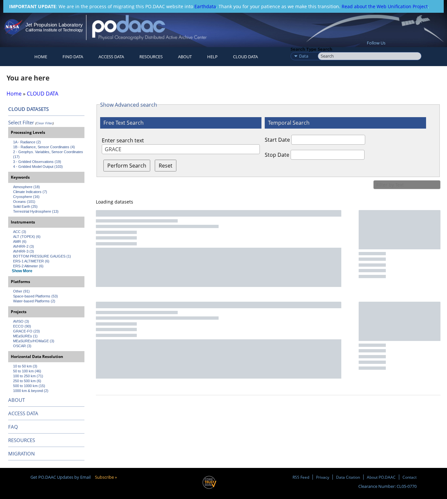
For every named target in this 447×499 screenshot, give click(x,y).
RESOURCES (151, 57)
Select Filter (21, 122)
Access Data (111, 57)
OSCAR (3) (22, 346)
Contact (409, 477)
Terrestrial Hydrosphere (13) (36, 211)
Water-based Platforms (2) (34, 301)
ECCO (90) (22, 326)
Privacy (322, 477)
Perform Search (126, 165)
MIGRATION (21, 453)
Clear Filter (44, 123)
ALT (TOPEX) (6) (27, 237)
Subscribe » (106, 477)
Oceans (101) (24, 202)
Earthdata (205, 6)
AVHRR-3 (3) (23, 251)
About (185, 57)
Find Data (73, 57)
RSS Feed (301, 477)
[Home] (155, 27)
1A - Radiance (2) (27, 142)
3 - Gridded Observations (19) (37, 162)
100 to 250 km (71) (28, 376)
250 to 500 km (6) (27, 381)
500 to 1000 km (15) (29, 386)
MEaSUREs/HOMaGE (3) (33, 341)
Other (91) (21, 291)
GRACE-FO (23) (26, 331)
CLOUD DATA (245, 57)
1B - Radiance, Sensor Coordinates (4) (44, 147)
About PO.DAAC (381, 477)
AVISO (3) (21, 321)
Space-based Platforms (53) (35, 296)
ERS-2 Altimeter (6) (28, 266)
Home (40, 57)
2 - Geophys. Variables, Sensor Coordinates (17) (48, 154)
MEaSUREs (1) (25, 336)
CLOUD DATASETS (28, 109)
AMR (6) (20, 241)
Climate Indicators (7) (30, 192)
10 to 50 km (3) (25, 366)
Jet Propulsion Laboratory (54, 24)
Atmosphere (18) (26, 187)
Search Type (303, 49)
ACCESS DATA (23, 413)
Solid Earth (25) (25, 206)
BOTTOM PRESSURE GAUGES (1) (42, 256)
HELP (212, 57)
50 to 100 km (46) (27, 371)
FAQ (13, 426)
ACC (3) (19, 232)
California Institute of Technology (54, 30)
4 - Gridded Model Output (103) (38, 167)
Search (325, 49)
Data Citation (348, 477)
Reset (165, 165)
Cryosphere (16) (26, 197)
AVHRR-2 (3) (23, 246)
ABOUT (16, 400)
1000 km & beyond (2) (30, 391)
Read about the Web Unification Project (385, 6)
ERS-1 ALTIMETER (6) (31, 261)
